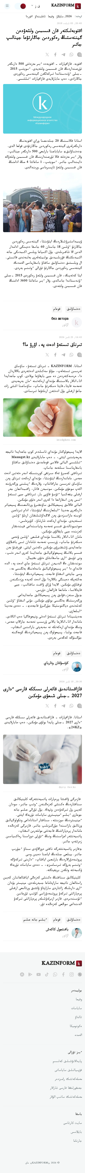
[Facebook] (55, 55)
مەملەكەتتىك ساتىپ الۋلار (66, 1097)
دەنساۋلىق (73, 309)
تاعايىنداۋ (40, 17)
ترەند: (78, 17)
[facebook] (63, 974)
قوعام (56, 309)
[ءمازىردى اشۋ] (7, 6)
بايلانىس (76, 1132)
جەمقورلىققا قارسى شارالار (66, 1088)
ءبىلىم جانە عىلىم (35, 920)
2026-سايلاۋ (64, 17)
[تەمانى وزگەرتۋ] (20, 6)
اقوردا (29, 17)
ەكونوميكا (76, 1026)
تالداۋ (78, 1018)
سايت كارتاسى (72, 1123)
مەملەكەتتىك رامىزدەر (68, 1079)
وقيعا (51, 17)
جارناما (77, 1141)
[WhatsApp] (71, 55)
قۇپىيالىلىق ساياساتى (68, 1070)
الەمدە (78, 1035)
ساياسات (76, 1009)
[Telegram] (63, 55)
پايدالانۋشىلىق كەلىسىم (67, 1062)
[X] (47, 55)
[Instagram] (79, 55)
